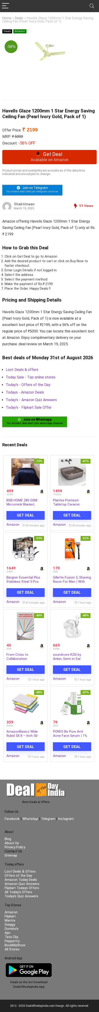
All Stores (12, 949)
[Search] (91, 6)
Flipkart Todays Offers (22, 888)
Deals (19, 18)
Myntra (10, 920)
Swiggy (10, 924)
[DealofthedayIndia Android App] (29, 965)
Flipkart (10, 916)
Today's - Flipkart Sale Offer (29, 407)
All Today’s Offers (18, 892)
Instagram (65, 819)
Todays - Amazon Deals (25, 392)
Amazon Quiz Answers (22, 884)
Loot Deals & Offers (20, 871)
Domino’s (11, 929)
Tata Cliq (11, 937)
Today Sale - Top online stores (30, 377)
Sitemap (11, 855)
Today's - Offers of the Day (28, 385)
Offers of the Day (18, 875)
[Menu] (5, 6)
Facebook (12, 819)
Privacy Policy (15, 847)
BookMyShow (15, 945)
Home (7, 18)
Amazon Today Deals (21, 880)
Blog (8, 839)
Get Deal (25, 515)
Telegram (48, 819)
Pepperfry (12, 941)
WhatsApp (30, 819)
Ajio (7, 933)
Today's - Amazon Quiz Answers (31, 400)
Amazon (20, 31)
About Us (12, 843)
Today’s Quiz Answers (21, 896)
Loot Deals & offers (22, 369)
